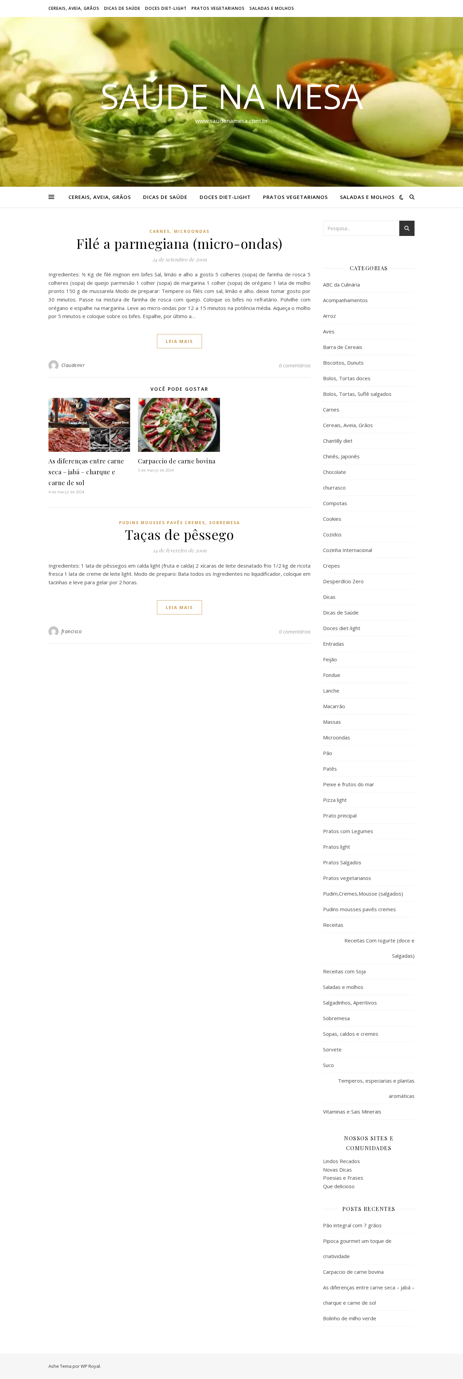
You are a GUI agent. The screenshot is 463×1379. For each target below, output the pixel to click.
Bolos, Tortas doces (346, 378)
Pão (327, 753)
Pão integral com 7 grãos (352, 1225)
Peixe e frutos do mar (348, 784)
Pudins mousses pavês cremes (162, 523)
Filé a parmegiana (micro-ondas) (179, 243)
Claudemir (73, 365)
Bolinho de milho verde (349, 1318)
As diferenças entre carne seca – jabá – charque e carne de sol (86, 472)
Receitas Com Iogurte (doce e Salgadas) (379, 948)
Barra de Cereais (342, 347)
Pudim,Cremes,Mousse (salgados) (363, 893)
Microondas (191, 231)
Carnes (159, 231)
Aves (329, 331)
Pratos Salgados (342, 862)
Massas (332, 721)
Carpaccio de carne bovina (177, 461)
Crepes (331, 565)
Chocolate (334, 471)
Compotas (335, 503)
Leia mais (179, 341)
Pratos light (336, 846)
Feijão (330, 659)
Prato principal (340, 815)
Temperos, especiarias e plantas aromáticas (376, 1088)
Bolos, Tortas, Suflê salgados (357, 393)
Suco (328, 1065)
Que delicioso (339, 1186)
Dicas (329, 596)
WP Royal (90, 1366)
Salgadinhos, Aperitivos (350, 1002)
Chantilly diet (338, 440)
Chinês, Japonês (341, 456)
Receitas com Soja (344, 971)
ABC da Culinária (341, 284)
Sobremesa (224, 523)
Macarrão (334, 706)
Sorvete (332, 1049)
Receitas (333, 924)
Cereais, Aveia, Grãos (73, 8)
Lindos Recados (341, 1161)
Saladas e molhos (271, 8)
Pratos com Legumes (348, 831)
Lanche (331, 690)
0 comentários (294, 365)
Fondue (331, 675)
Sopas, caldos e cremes (350, 1033)
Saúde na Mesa (231, 96)
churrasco (334, 487)
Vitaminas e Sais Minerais (352, 1111)
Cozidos (332, 534)
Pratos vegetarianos (218, 8)
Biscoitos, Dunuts (343, 362)
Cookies (332, 518)
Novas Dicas (337, 1169)
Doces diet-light (166, 8)
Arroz (329, 315)
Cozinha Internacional (347, 550)
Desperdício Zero (343, 581)
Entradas (333, 643)
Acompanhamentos (345, 300)
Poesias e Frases (343, 1177)
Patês (330, 768)
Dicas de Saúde (122, 8)
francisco (71, 631)
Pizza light (335, 799)
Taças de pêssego (179, 534)
